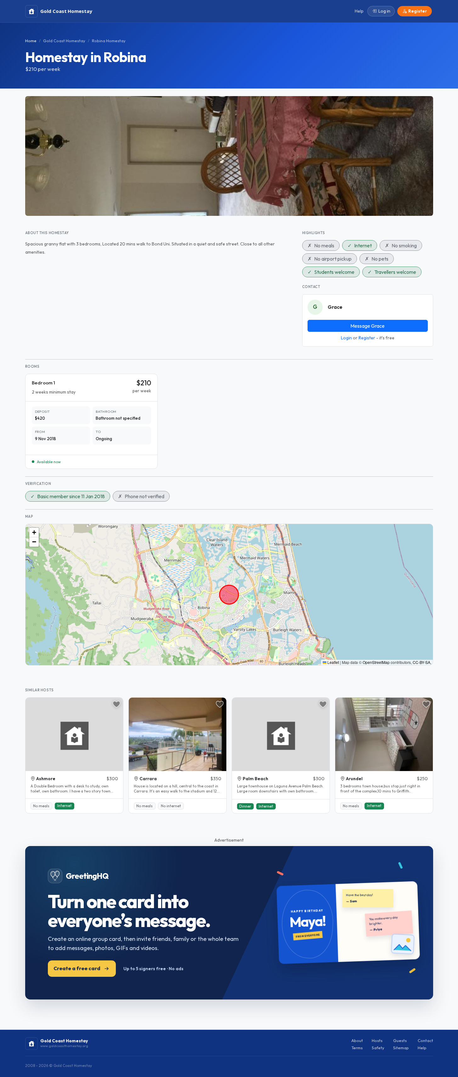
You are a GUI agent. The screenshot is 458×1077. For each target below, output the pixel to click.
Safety (378, 1047)
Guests (400, 1040)
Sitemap (401, 1047)
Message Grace (367, 326)
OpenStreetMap (376, 662)
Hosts (377, 1040)
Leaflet (332, 662)
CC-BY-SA (421, 662)
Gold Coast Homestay (64, 40)
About (357, 1040)
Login (346, 338)
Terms (357, 1047)
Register (367, 338)
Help (422, 1047)
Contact (425, 1040)
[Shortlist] (116, 704)
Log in (384, 11)
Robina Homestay (109, 40)
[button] (34, 532)
